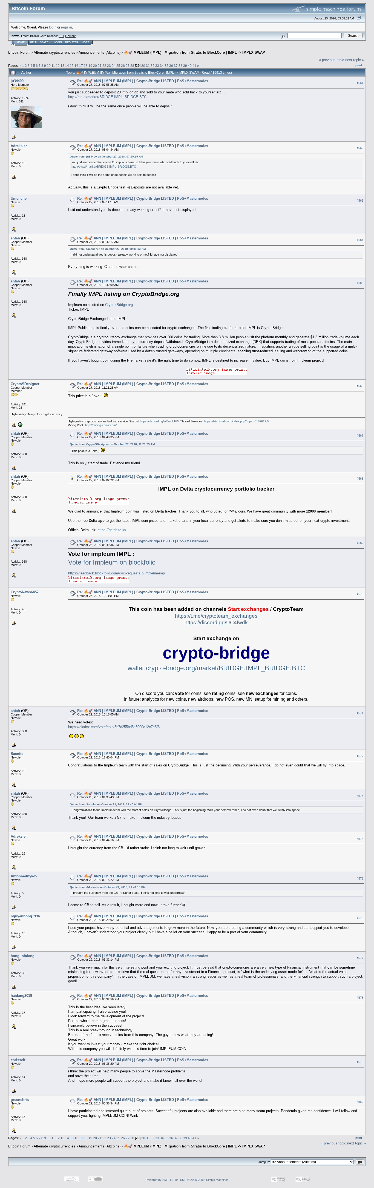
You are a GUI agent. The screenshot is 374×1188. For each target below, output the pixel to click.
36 (171, 65)
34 (162, 65)
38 (180, 65)
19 (90, 65)
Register (71, 42)
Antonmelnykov (24, 876)
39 (185, 65)
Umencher (19, 198)
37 (176, 65)
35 (166, 65)
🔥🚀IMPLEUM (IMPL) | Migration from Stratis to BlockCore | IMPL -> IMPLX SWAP (194, 52)
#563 (360, 200)
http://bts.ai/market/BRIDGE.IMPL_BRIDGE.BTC (107, 97)
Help (33, 42)
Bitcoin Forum (19, 52)
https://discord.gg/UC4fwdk (216, 622)
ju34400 (17, 81)
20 (95, 65)
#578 (360, 998)
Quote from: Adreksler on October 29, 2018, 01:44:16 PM (107, 887)
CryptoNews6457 (25, 592)
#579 (360, 1062)
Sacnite (17, 754)
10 (49, 65)
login (52, 27)
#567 (360, 435)
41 (194, 65)
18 (86, 65)
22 (104, 65)
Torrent (71, 36)
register (66, 27)
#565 (360, 283)
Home (21, 42)
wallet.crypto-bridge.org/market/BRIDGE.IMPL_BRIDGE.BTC (216, 668)
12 (58, 65)
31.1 (61, 36)
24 (114, 65)
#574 (360, 838)
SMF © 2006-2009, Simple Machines (204, 1179)
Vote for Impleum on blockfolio (112, 562)
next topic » (354, 60)
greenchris (20, 1100)
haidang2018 (21, 996)
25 (118, 65)
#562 (360, 148)
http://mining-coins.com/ (101, 425)
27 (128, 65)
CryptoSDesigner (25, 384)
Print (358, 65)
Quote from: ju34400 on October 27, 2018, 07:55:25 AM (106, 156)
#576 (360, 918)
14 (67, 65)
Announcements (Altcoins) (99, 52)
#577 (360, 958)
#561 (360, 83)
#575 (360, 878)
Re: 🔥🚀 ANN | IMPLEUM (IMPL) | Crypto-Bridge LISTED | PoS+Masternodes (142, 81)
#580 (360, 1101)
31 (148, 65)
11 (53, 65)
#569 (360, 543)
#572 (360, 756)
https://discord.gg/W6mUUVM (159, 421)
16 (76, 65)
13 (62, 65)
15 (72, 65)
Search (45, 42)
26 (123, 65)
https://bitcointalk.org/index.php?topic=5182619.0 (236, 421)
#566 (360, 386)
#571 (360, 713)
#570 (360, 594)
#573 (360, 795)
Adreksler (19, 146)
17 (81, 65)
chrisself (18, 1060)
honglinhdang (22, 956)
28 (132, 65)
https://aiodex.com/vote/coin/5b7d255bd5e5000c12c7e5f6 (114, 727)
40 (190, 65)
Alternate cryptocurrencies (54, 52)
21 (100, 65)
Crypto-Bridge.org (119, 305)
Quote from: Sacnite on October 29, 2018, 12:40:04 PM (106, 804)
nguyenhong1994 (25, 916)
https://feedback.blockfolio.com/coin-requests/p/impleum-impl (117, 573)
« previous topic (331, 60)
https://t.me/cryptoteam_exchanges (216, 616)
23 (109, 65)
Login (58, 42)
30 (143, 65)
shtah (15, 238)
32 (152, 65)
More (85, 42)
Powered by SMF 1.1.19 (162, 1179)
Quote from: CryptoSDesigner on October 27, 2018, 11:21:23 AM (112, 444)
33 (157, 65)
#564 (360, 240)
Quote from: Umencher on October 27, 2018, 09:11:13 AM (108, 248)
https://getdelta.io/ (111, 530)
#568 (360, 478)
